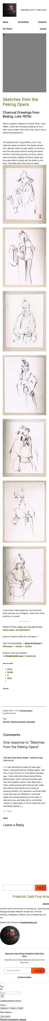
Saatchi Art (31, 656)
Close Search (5, 1017)
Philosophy (8, 646)
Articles (28, 646)
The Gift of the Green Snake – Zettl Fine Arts (23, 758)
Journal (43, 28)
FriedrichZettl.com (29, 922)
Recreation (31, 722)
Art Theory (7, 28)
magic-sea (22, 627)
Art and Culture (26, 711)
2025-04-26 (8, 760)
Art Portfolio (23, 22)
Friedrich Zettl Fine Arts (33, 10)
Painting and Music (18, 722)
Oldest (20, 1008)
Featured (42, 22)
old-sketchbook (23, 630)
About (5, 22)
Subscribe (38, 970)
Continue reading (24, 977)
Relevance (4, 1008)
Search (40, 888)
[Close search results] (2, 996)
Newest (13, 1008)
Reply (5, 818)
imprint (46, 904)
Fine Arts (6, 722)
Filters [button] (6, 1005)
